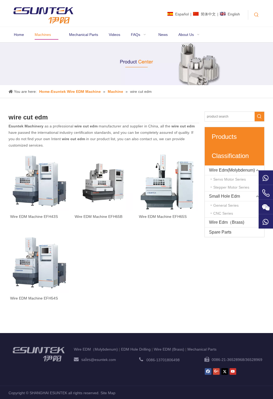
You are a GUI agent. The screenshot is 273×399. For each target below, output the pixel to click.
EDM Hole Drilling (136, 349)
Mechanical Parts (201, 349)
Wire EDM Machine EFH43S (34, 216)
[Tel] (266, 193)
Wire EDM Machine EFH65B (98, 216)
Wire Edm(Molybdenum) (232, 170)
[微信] (266, 207)
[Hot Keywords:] (256, 15)
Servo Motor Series (229, 179)
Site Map (108, 393)
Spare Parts (220, 232)
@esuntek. (100, 360)
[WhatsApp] (266, 178)
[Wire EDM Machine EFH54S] (39, 263)
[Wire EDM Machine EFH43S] (39, 182)
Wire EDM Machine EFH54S (34, 298)
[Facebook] (208, 371)
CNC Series (223, 213)
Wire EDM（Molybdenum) (96, 349)
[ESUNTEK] (39, 353)
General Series (226, 205)
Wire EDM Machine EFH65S (163, 216)
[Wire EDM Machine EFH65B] (104, 182)
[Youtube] (233, 371)
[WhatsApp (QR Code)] (266, 222)
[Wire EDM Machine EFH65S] (168, 182)
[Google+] (216, 371)
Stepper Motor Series (231, 187)
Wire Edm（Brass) (226, 222)
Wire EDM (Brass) (169, 349)
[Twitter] (224, 371)
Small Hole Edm (224, 196)
